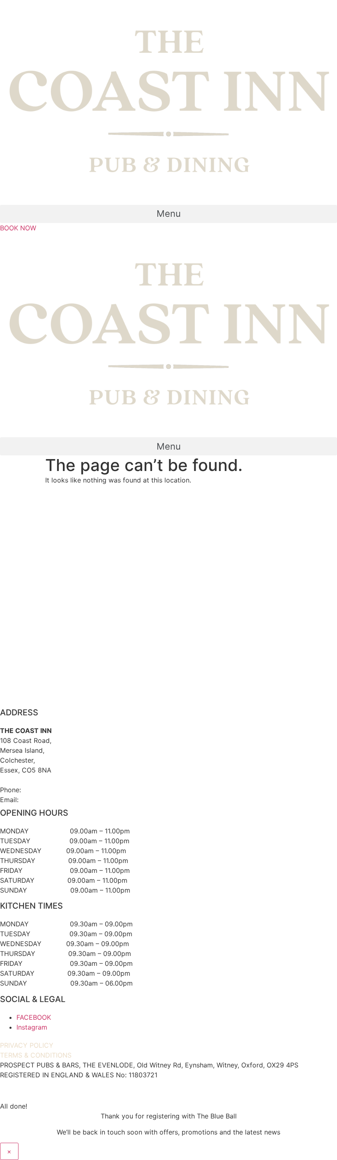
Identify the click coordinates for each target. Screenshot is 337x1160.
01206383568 (45, 790)
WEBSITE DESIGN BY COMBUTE (168, 1090)
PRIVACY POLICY (26, 1045)
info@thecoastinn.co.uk (57, 800)
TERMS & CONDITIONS (36, 1055)
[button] (168, 214)
